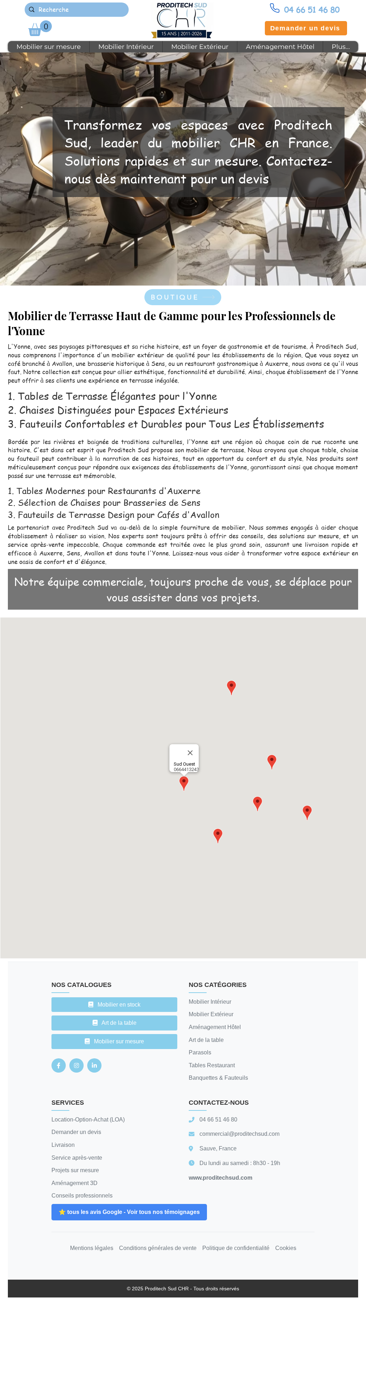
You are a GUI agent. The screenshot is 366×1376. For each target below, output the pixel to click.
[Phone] (274, 8)
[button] (40, 28)
